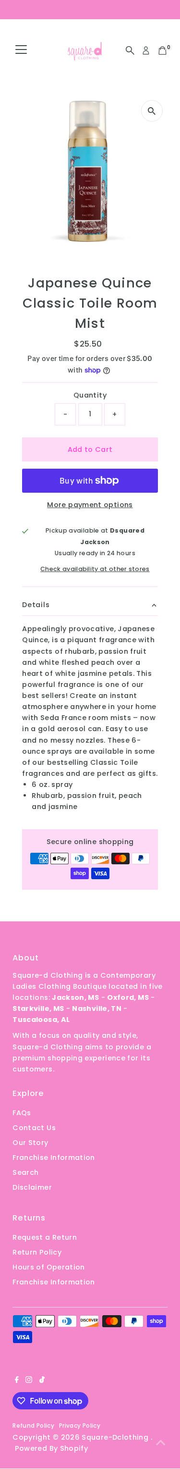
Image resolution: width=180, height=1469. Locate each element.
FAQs (21, 1113)
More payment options (89, 505)
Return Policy (36, 1252)
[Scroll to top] (160, 1442)
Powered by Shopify (51, 1448)
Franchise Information (53, 1157)
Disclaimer (32, 1187)
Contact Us (34, 1128)
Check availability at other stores (95, 569)
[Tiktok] (42, 1380)
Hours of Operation (48, 1267)
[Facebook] (16, 1380)
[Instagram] (29, 1380)
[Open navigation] (21, 50)
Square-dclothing (116, 1437)
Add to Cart (90, 449)
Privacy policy (79, 1425)
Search (25, 1172)
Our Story (30, 1142)
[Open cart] (162, 50)
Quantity (90, 395)
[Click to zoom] (152, 111)
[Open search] (130, 50)
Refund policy (33, 1425)
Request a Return (44, 1237)
